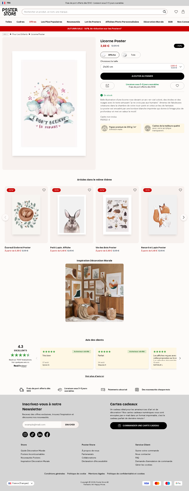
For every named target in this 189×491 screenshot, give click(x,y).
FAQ (137, 457)
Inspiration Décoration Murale (35, 461)
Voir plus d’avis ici (94, 376)
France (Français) (20, 483)
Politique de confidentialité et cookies (126, 473)
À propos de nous (90, 450)
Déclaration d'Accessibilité (94, 461)
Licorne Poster (38, 34)
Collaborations (89, 457)
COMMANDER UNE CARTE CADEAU (141, 425)
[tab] (176, 12)
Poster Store (101, 482)
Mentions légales (96, 473)
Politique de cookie (76, 473)
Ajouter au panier (142, 76)
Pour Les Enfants (20, 34)
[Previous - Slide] (5, 217)
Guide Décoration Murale (33, 450)
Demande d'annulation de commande (153, 461)
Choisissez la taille (109, 61)
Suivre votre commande (147, 450)
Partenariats (88, 454)
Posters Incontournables (33, 454)
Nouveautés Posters (30, 457)
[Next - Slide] (183, 217)
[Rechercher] (164, 12)
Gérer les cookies (143, 464)
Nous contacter (143, 454)
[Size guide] (107, 85)
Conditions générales (54, 473)
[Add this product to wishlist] (177, 85)
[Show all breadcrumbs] (5, 34)
